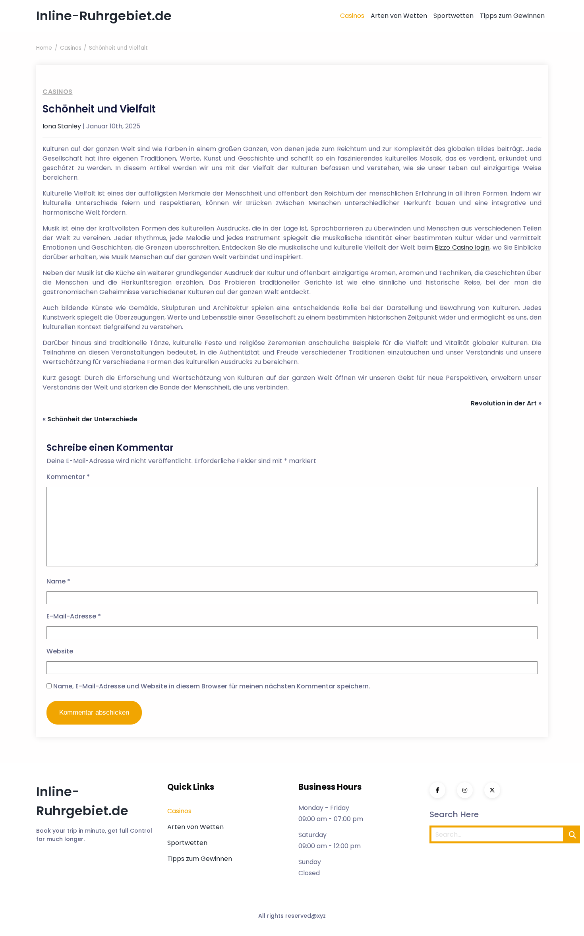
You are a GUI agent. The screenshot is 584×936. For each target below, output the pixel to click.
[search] (572, 834)
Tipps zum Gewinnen (512, 15)
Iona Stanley (62, 126)
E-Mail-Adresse (73, 616)
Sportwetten (453, 15)
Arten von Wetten (399, 15)
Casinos (352, 15)
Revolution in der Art (504, 403)
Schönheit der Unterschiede (92, 419)
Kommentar (68, 476)
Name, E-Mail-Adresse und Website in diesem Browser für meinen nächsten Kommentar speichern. (211, 686)
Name (58, 581)
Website (59, 651)
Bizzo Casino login (462, 247)
